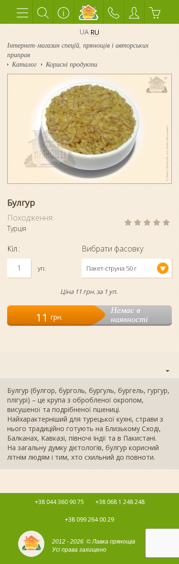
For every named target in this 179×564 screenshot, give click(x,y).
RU (94, 33)
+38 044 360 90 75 (59, 502)
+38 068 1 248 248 (120, 502)
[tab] (89, 365)
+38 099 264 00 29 (89, 519)
